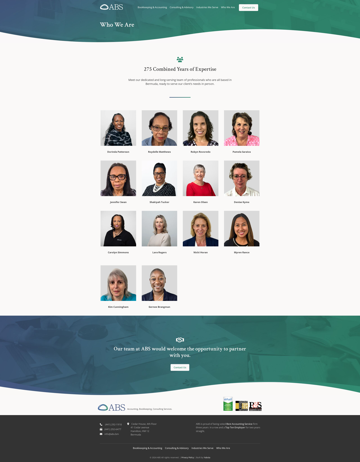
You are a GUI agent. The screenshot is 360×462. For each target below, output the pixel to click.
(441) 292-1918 (113, 424)
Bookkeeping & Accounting (152, 7)
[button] (248, 7)
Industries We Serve (207, 7)
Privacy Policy (187, 457)
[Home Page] (111, 7)
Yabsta (207, 457)
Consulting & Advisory (182, 7)
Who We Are (228, 7)
